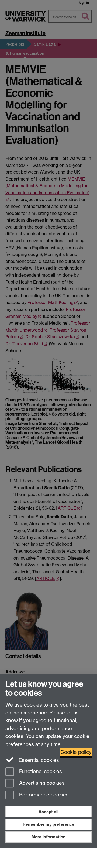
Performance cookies (43, 795)
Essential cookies (38, 760)
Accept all (48, 811)
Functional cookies (40, 771)
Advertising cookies (41, 783)
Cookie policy (76, 752)
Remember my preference (48, 824)
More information (48, 836)
